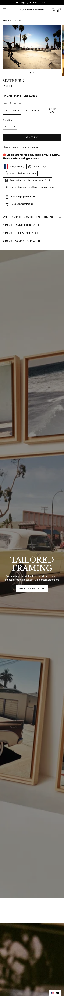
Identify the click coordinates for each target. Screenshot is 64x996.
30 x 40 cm (12, 110)
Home (6, 20)
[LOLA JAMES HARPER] (32, 9)
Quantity (7, 120)
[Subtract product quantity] (14, 126)
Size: (12, 103)
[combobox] (55, 993)
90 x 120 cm (52, 110)
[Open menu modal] (4, 10)
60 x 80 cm (32, 110)
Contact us (27, 204)
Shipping (8, 146)
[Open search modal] (53, 10)
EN (57, 993)
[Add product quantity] (5, 126)
